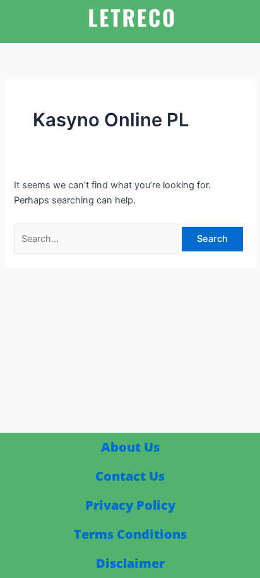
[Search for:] (98, 238)
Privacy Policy (130, 505)
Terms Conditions (130, 534)
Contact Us (130, 476)
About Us (130, 446)
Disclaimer (130, 563)
